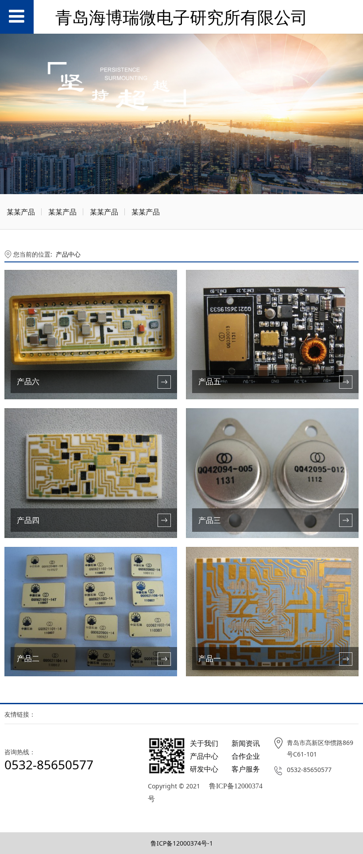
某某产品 (21, 212)
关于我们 (204, 743)
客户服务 (246, 769)
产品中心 (68, 254)
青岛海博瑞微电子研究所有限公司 (181, 17)
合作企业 (246, 756)
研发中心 (204, 769)
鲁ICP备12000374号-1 (182, 843)
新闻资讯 (246, 743)
